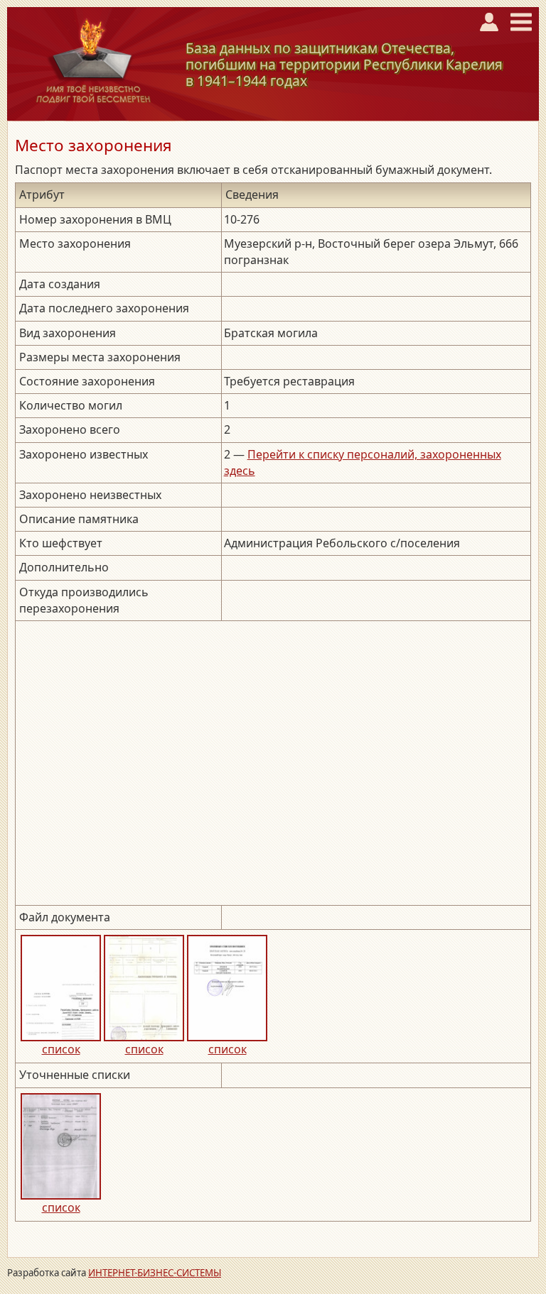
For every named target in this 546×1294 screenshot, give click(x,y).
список (61, 1049)
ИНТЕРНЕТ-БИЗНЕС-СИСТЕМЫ (154, 1272)
